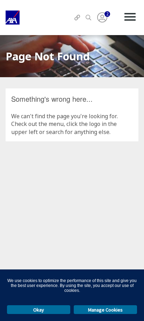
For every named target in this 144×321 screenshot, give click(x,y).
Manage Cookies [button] (105, 310)
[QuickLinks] (77, 17)
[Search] (88, 17)
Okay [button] (38, 310)
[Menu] (129, 17)
